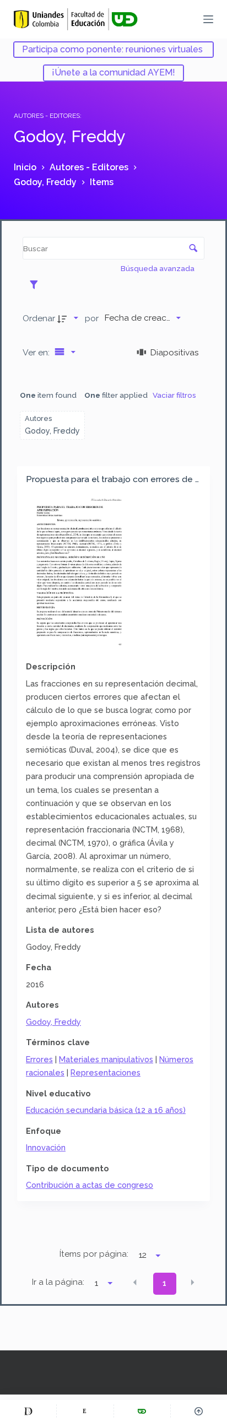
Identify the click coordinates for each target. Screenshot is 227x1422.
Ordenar (39, 318)
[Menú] (208, 19)
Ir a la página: (58, 1282)
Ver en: (37, 352)
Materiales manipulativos (106, 1059)
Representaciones (105, 1072)
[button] (135, 1283)
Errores (39, 1059)
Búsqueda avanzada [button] (158, 268)
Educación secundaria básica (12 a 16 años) (106, 1110)
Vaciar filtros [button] (174, 395)
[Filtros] (37, 284)
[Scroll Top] (199, 1411)
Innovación (46, 1147)
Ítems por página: (94, 1254)
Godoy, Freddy (53, 1021)
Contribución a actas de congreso (89, 1184)
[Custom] (28, 1411)
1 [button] (164, 1283)
